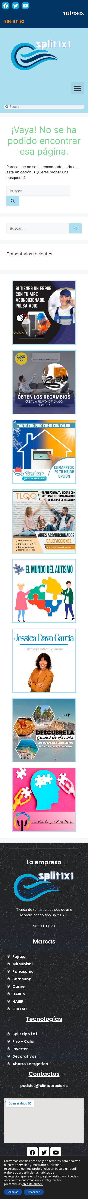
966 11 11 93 (14, 21)
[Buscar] (12, 201)
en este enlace (32, 1184)
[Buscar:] (38, 191)
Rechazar (34, 1191)
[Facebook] (5, 5)
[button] (77, 88)
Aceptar (13, 1191)
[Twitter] (15, 5)
